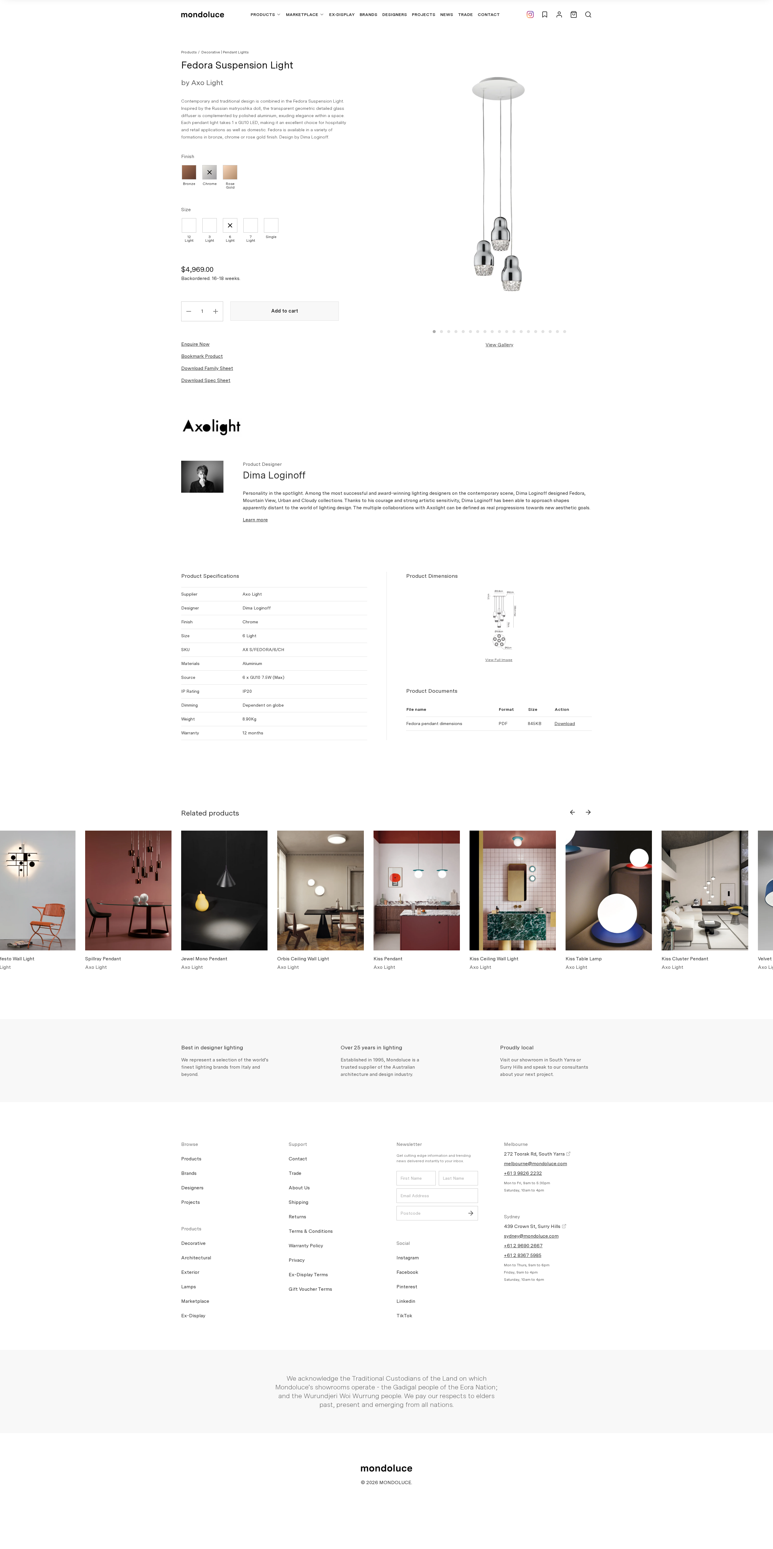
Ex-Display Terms (308, 1274)
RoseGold (230, 185)
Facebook (407, 1272)
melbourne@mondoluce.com (535, 1163)
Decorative (193, 1243)
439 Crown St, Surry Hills (533, 1226)
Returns (297, 1217)
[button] (434, 332)
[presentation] (572, 812)
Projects (423, 14)
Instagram (407, 1258)
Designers (394, 14)
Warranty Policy (306, 1245)
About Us (299, 1188)
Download (564, 723)
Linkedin (405, 1301)
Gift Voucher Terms (310, 1289)
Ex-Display (342, 14)
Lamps (188, 1287)
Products (263, 14)
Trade (465, 14)
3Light (209, 239)
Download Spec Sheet (205, 380)
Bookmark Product (202, 356)
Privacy (297, 1260)
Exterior (190, 1272)
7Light (250, 239)
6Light (230, 239)
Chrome (210, 184)
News (446, 14)
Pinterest (406, 1287)
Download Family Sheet (207, 368)
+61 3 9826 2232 (523, 1173)
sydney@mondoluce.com (531, 1236)
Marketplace (302, 14)
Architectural (196, 1258)
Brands (368, 14)
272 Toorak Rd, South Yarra (535, 1154)
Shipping (298, 1202)
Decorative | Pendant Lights (225, 52)
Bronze (189, 184)
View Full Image (498, 660)
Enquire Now (195, 344)
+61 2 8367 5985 (522, 1255)
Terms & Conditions (311, 1231)
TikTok (404, 1315)
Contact (489, 14)
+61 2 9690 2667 (523, 1245)
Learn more (255, 520)
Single (271, 237)
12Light (189, 239)
